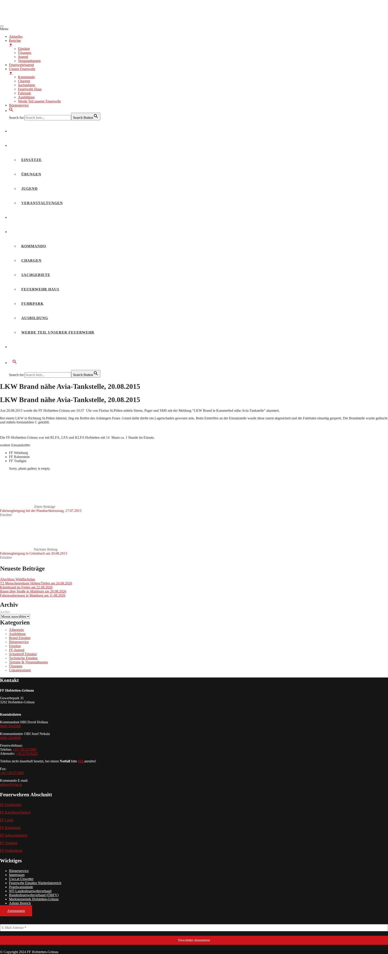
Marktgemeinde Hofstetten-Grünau (34, 899)
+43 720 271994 (12, 773)
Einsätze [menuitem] (24, 49)
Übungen (31, 174)
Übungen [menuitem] (24, 53)
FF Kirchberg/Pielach (15, 812)
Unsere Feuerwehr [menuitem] (22, 71)
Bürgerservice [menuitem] (19, 105)
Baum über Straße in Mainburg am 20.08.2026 (33, 591)
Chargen (31, 260)
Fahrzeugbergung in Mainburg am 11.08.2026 (32, 595)
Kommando (33, 246)
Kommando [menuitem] (26, 77)
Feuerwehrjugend (33, 217)
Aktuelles (24, 131)
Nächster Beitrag (33, 551)
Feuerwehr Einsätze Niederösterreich (35, 883)
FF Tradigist (8, 843)
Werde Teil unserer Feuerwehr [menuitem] (39, 101)
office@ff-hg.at (11, 784)
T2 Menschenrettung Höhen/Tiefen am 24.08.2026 (36, 583)
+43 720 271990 (24, 749)
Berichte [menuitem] (15, 42)
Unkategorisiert (20, 670)
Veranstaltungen (42, 203)
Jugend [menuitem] (23, 57)
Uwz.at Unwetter (21, 879)
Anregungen (16, 911)
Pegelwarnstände (21, 887)
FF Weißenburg (11, 850)
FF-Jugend (16, 650)
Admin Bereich (20, 903)
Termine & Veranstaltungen (28, 662)
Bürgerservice (29, 347)
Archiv (5, 612)
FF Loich (6, 820)
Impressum (16, 875)
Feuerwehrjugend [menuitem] (21, 65)
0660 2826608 (10, 738)
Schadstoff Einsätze (23, 654)
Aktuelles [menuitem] (15, 36)
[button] (11, 111)
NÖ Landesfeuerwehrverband (30, 891)
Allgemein (16, 630)
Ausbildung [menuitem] (26, 97)
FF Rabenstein (10, 828)
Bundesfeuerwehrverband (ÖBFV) (34, 895)
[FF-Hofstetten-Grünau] (33, 21)
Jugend (29, 188)
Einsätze (31, 160)
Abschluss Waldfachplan (17, 579)
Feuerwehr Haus (40, 289)
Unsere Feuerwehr (34, 232)
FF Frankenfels (11, 805)
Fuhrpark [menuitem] (24, 93)
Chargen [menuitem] (24, 81)
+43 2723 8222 (27, 753)
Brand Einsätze (20, 638)
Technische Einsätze (23, 658)
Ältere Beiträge (41, 509)
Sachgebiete (35, 275)
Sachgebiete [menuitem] (26, 85)
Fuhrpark (32, 303)
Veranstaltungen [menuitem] (29, 61)
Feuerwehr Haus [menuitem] (30, 89)
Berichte (22, 145)
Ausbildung (34, 318)
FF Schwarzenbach (13, 835)
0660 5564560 (10, 726)
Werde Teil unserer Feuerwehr (57, 332)
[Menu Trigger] (2, 26)
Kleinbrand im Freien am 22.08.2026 (26, 587)
